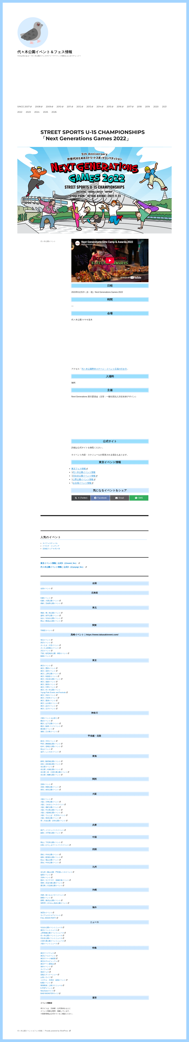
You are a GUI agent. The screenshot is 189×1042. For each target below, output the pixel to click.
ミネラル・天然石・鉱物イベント (53, 980)
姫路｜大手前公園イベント (50, 833)
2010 (59, 106)
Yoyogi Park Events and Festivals (53, 692)
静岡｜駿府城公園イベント (50, 761)
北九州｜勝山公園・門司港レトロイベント (56, 872)
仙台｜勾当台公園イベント (50, 618)
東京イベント (45, 666)
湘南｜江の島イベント (48, 732)
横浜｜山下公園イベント (49, 723)
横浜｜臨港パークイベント (50, 726)
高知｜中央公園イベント (49, 863)
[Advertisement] (95, 83)
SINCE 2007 (23, 106)
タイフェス (44, 969)
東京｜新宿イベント (48, 684)
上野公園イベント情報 (83, 479)
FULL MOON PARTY (48, 918)
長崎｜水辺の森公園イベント (51, 883)
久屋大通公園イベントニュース (52, 941)
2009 (48, 106)
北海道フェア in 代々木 (51, 549)
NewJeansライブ (46, 991)
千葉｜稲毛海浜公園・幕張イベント (53, 653)
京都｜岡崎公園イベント (49, 787)
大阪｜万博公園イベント (49, 802)
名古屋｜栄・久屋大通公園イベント (53, 772)
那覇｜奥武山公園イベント (50, 900)
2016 (119, 106)
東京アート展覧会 (47, 964)
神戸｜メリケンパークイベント (52, 830)
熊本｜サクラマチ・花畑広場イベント (54, 880)
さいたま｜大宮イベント (49, 645)
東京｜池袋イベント (48, 682)
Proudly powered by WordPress (57, 1031)
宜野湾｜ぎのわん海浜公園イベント (53, 903)
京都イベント (45, 784)
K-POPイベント (46, 988)
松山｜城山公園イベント (49, 860)
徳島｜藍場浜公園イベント (50, 857)
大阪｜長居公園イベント (49, 818)
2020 (156, 106)
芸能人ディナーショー (48, 975)
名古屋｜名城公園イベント (50, 769)
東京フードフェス (47, 953)
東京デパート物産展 (48, 958)
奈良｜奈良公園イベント (49, 790)
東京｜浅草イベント (48, 671)
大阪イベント (45, 799)
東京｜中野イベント (48, 687)
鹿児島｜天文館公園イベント (51, 885)
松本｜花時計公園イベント (50, 746)
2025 (45, 112)
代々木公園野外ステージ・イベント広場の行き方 (104, 369)
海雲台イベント (46, 913)
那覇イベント (45, 898)
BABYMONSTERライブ (49, 993)
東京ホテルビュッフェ (48, 961)
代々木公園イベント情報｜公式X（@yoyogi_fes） (62, 567)
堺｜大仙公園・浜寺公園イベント (53, 821)
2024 (36, 112)
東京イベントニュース (48, 930)
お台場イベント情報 (82, 483)
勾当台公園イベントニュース (51, 927)
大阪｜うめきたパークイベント (52, 804)
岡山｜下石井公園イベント (50, 842)
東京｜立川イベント (48, 709)
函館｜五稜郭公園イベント (50, 603)
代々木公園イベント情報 (84, 472)
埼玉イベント (45, 640)
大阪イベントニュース (48, 944)
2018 (139, 106)
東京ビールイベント (48, 956)
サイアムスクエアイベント (50, 915)
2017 (129, 106)
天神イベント (45, 877)
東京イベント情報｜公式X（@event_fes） (59, 563)
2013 (89, 106)
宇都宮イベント (46, 630)
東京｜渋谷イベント (48, 695)
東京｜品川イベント (48, 706)
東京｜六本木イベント (48, 698)
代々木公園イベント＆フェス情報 (44, 52)
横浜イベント (45, 721)
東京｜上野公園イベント (49, 674)
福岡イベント (45, 875)
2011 (69, 106)
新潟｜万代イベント (48, 741)
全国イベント (45, 588)
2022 (19, 112)
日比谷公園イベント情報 (84, 476)
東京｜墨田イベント (48, 668)
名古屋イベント (46, 767)
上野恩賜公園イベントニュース (52, 933)
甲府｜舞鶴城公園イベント (50, 744)
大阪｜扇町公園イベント (49, 807)
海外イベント (45, 967)
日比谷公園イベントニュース (51, 938)
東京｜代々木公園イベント (50, 690)
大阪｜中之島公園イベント (50, 810)
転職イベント (45, 983)
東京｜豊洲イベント (48, 701)
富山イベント (45, 749)
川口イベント (45, 651)
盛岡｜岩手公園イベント (49, 616)
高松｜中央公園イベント (49, 854)
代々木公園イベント (48, 241)
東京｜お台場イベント (48, 703)
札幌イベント (45, 598)
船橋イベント (45, 656)
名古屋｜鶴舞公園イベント (50, 775)
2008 (37, 106)
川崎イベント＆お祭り (48, 718)
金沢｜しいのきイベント (49, 752)
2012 (78, 106)
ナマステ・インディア (51, 546)
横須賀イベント (46, 729)
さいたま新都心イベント (49, 648)
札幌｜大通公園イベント (49, 601)
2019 (147, 106)
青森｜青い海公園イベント (50, 613)
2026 (54, 112)
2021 (164, 106)
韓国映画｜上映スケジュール (51, 985)
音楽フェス (44, 972)
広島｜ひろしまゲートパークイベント (54, 845)
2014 (99, 106)
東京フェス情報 (78, 469)
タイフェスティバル (50, 543)
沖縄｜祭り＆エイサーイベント (52, 895)
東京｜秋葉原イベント (48, 676)
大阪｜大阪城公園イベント (50, 813)
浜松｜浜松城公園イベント (50, 764)
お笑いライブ (45, 977)
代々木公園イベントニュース (51, 935)
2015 (109, 106)
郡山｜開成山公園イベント (50, 621)
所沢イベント (45, 643)
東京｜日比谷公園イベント (50, 679)
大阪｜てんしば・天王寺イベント (53, 815)
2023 (28, 112)
